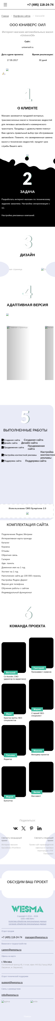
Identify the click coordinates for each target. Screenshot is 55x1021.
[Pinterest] (31, 828)
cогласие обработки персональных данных (27, 924)
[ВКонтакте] (15, 828)
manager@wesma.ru (36, 937)
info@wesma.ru (10, 995)
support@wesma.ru (12, 982)
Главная (5, 16)
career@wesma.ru (11, 950)
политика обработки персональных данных (27, 921)
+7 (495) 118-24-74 (40, 4)
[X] (23, 828)
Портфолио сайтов (21, 16)
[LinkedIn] (39, 828)
